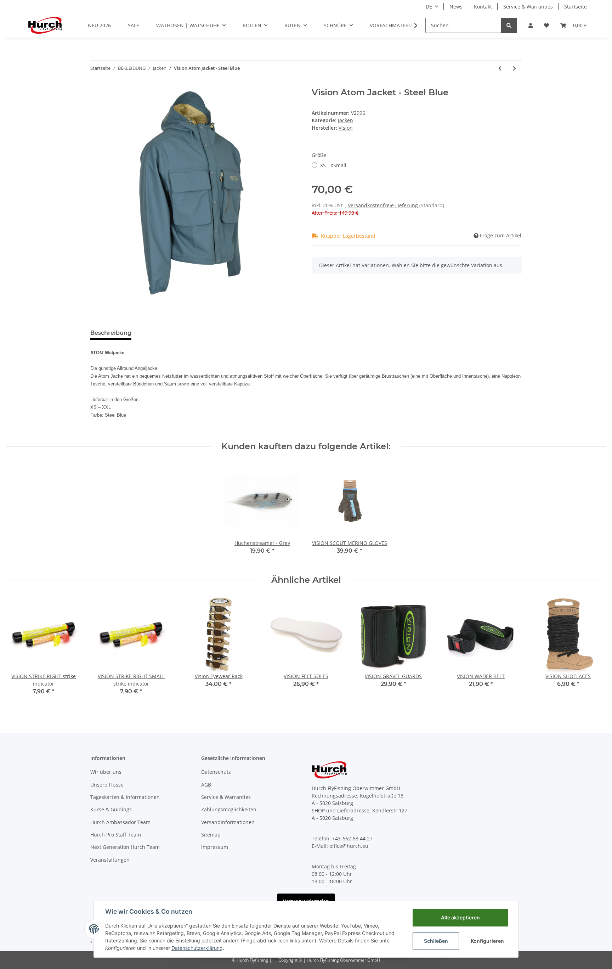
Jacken (345, 120)
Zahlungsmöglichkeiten (228, 809)
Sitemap (211, 834)
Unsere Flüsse (107, 784)
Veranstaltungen (110, 859)
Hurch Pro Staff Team (115, 834)
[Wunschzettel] (546, 25)
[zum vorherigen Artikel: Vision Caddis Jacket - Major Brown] (500, 68)
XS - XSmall (333, 165)
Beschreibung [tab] (110, 332)
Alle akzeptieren (460, 917)
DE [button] (429, 6)
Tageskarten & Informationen (125, 797)
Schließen (436, 941)
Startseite (575, 6)
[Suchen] (509, 25)
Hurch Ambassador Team (120, 822)
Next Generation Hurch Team (125, 847)
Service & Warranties (528, 6)
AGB (206, 784)
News (456, 6)
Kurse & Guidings (111, 809)
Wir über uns (105, 771)
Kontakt (483, 6)
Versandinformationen (228, 822)
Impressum (214, 847)
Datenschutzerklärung (197, 948)
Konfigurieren (487, 941)
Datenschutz (216, 771)
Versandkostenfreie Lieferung (383, 205)
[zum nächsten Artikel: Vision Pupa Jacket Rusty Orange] (514, 68)
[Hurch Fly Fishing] (45, 25)
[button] (530, 25)
